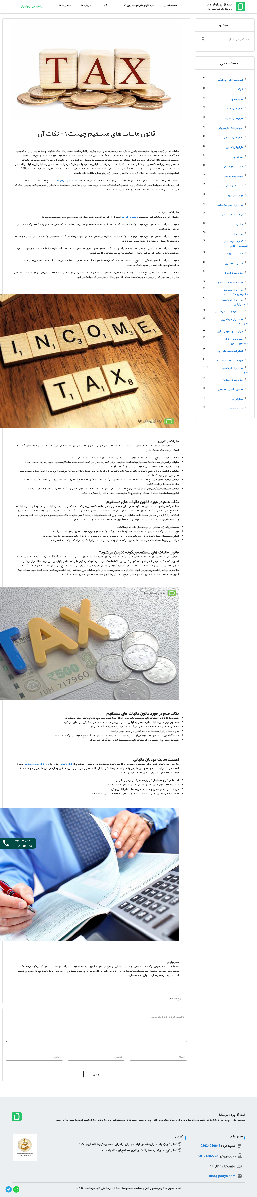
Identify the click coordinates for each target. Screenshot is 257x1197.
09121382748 (208, 1156)
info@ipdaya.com (222, 1176)
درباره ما (86, 5)
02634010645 (210, 1146)
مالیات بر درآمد (130, 216)
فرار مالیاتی (65, 763)
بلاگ (106, 5)
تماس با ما (65, 5)
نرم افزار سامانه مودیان (37, 763)
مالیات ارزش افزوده (66, 180)
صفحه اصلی (170, 5)
